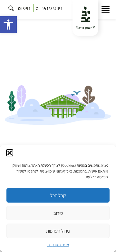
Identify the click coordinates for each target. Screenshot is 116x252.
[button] (8, 24)
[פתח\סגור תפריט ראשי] (106, 9)
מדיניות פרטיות (58, 244)
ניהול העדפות (58, 231)
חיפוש (23, 8)
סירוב (58, 213)
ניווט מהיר (51, 8)
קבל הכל (58, 195)
